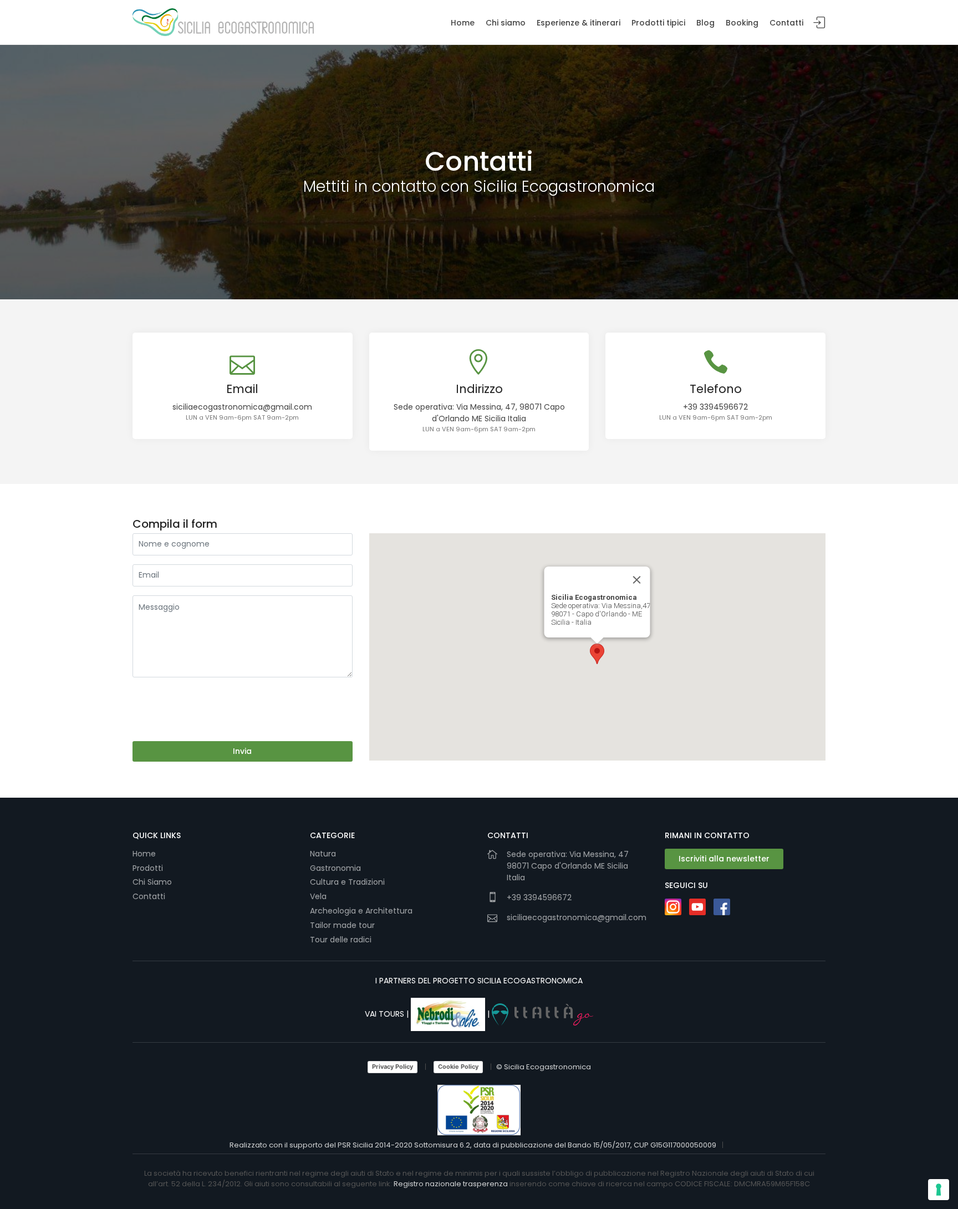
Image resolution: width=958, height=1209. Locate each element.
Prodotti (148, 868)
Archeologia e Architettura (361, 911)
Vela (319, 896)
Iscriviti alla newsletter (724, 858)
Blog (705, 22)
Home (463, 22)
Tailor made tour (342, 925)
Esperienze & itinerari (578, 22)
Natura (323, 854)
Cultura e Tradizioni (347, 882)
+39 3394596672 (715, 406)
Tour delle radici (342, 940)
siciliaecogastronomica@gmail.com (242, 406)
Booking (742, 22)
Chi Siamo (152, 882)
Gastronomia (336, 868)
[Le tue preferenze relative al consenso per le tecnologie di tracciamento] (938, 1189)
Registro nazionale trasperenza (451, 1184)
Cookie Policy (458, 1066)
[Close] (637, 580)
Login (819, 23)
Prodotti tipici (658, 22)
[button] (597, 654)
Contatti (786, 22)
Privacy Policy (392, 1066)
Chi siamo (506, 22)
